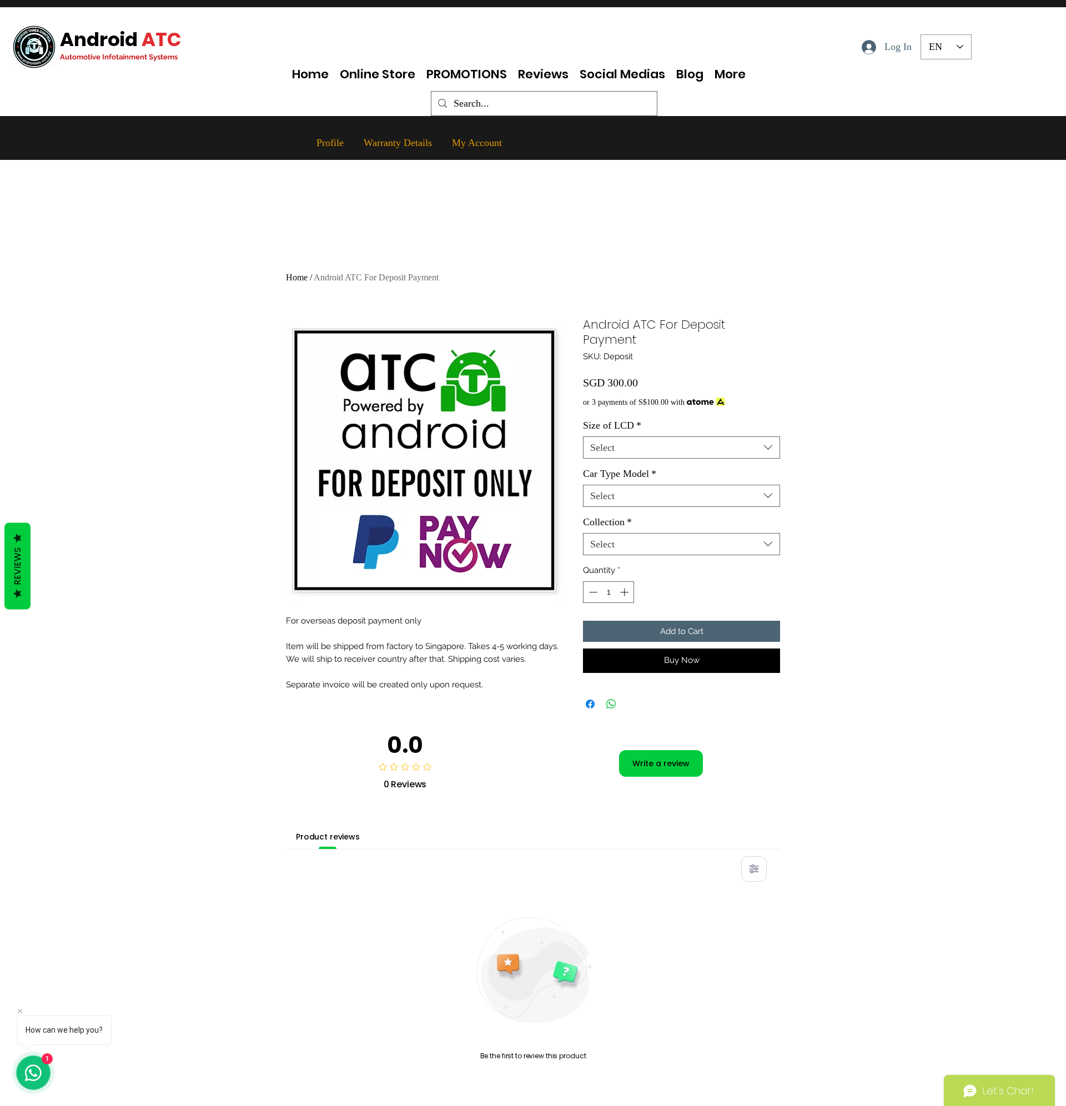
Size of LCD (612, 425)
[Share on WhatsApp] (611, 704)
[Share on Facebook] (590, 704)
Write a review (661, 763)
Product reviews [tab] (328, 836)
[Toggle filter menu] (754, 869)
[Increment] (625, 592)
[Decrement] (592, 592)
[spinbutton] (609, 592)
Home (297, 277)
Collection (607, 521)
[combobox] (681, 447)
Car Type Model (619, 473)
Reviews (17, 566)
